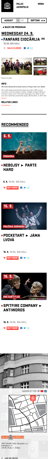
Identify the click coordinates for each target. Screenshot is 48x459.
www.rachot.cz (5, 105)
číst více (3, 98)
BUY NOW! (12, 188)
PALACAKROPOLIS (22, 6)
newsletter (29, 391)
